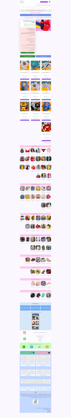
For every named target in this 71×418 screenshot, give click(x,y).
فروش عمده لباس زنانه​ (46, 306)
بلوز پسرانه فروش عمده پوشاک (46, 134)
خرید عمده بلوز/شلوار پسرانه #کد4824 (35, 93)
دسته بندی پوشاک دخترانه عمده (35, 184)
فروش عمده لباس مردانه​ (35, 306)
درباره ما (29, 8)
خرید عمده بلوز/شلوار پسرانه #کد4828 (24, 72)
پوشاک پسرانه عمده (47, 17)
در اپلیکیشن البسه (35, 303)
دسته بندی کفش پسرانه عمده (35, 291)
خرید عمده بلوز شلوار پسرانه (25, 113)
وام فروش (50, 414)
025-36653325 (22, 2)
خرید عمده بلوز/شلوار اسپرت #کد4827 (46, 93)
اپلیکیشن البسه (38, 10)
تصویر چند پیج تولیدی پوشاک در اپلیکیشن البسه (35, 312)
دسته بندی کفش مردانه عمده (35, 267)
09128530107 (22, 1)
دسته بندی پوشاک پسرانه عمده (35, 214)
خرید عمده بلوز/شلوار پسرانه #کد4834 (46, 72)
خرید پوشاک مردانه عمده (33, 8)
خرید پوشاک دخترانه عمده (43, 8)
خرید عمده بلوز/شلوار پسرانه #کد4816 (46, 113)
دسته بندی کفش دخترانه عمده (35, 279)
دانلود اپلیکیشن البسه (44, 1)
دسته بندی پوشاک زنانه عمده (35, 146)
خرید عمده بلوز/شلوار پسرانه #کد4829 (35, 72)
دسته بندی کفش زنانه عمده (35, 255)
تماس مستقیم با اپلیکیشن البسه (40, 336)
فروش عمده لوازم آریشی (25, 309)
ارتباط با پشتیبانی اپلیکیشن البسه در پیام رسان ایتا (40, 332)
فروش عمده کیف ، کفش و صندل (35, 309)
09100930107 (40, 341)
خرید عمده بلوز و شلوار (35, 113)
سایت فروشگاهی (33, 10)
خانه (50, 17)
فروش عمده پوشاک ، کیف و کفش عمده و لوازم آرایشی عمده (32, 393)
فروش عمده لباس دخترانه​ (25, 306)
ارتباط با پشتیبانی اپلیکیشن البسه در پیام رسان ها (35, 344)
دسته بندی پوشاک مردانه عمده (35, 235)
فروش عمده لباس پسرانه (46, 309)
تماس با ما (26, 8)
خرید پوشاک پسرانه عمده (38, 8)
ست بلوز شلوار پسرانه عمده (40, 17)
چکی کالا (50, 416)
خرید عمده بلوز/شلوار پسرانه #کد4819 (24, 93)
